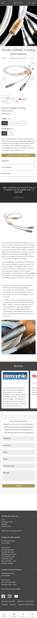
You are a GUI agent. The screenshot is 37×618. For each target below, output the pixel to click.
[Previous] (4, 78)
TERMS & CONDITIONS (26, 604)
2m (24, 123)
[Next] (33, 78)
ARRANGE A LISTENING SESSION (18, 155)
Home (3, 58)
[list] (18, 77)
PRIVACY (13, 604)
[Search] (29, 3)
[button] (33, 3)
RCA (4, 133)
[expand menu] (2, 3)
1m (11, 123)
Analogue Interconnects (17, 58)
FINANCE (4, 604)
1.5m (17, 123)
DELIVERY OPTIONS (8, 601)
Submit (18, 486)
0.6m (4, 123)
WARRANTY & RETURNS (25, 601)
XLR (11, 133)
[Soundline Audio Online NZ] (18, 3)
